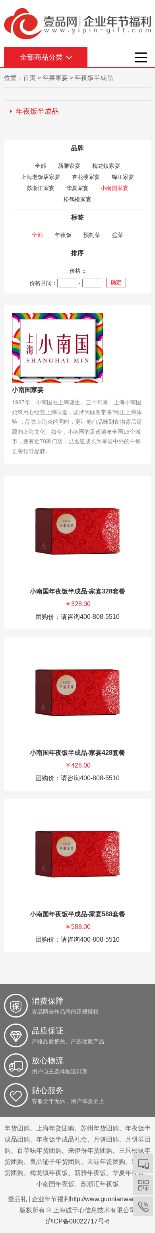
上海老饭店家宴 (40, 177)
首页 (29, 77)
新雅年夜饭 (90, 1172)
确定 (116, 282)
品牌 (77, 148)
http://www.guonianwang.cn (108, 1199)
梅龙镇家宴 (106, 166)
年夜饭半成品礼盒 (61, 1139)
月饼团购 (106, 1139)
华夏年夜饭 (128, 1172)
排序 (77, 253)
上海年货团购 (55, 1128)
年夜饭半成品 (94, 77)
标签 (77, 217)
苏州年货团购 (100, 1128)
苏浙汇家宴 (40, 188)
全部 (40, 166)
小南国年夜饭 (55, 1184)
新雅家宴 (69, 166)
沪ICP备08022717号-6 (78, 1221)
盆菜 (117, 235)
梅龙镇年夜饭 (49, 1172)
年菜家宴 (55, 77)
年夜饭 (63, 235)
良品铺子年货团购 (55, 1161)
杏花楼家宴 (86, 177)
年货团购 (17, 1128)
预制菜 (91, 235)
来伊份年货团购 (90, 1150)
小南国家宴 (114, 188)
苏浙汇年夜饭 (100, 1184)
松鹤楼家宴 (77, 199)
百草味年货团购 (39, 1150)
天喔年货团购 (106, 1161)
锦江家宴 (123, 177)
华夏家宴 (77, 188)
